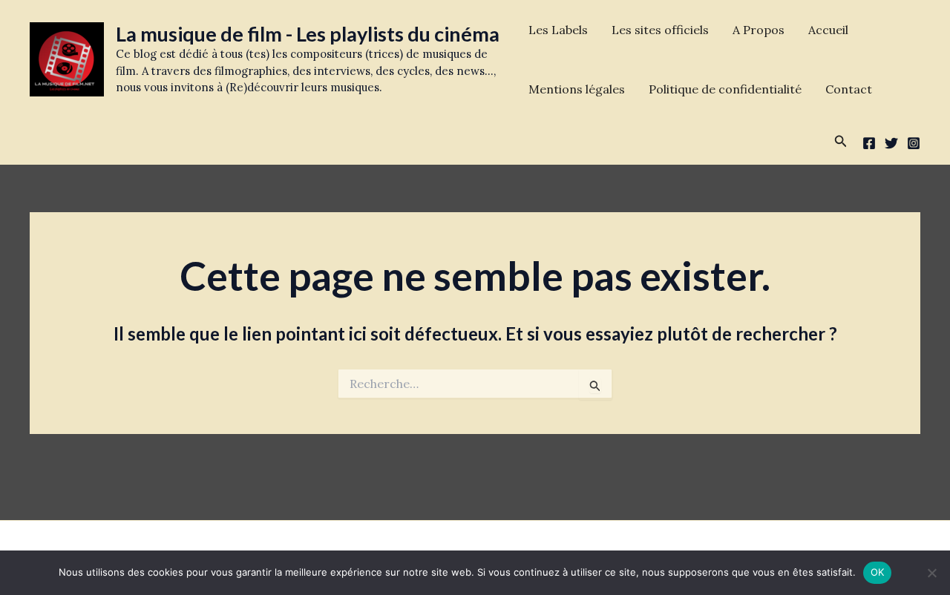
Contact (848, 89)
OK (878, 572)
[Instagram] (913, 143)
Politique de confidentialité (725, 89)
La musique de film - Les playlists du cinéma (307, 34)
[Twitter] (891, 143)
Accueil (828, 29)
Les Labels (558, 29)
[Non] (931, 572)
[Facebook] (869, 143)
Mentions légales (576, 89)
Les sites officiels (660, 29)
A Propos (758, 29)
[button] (841, 141)
